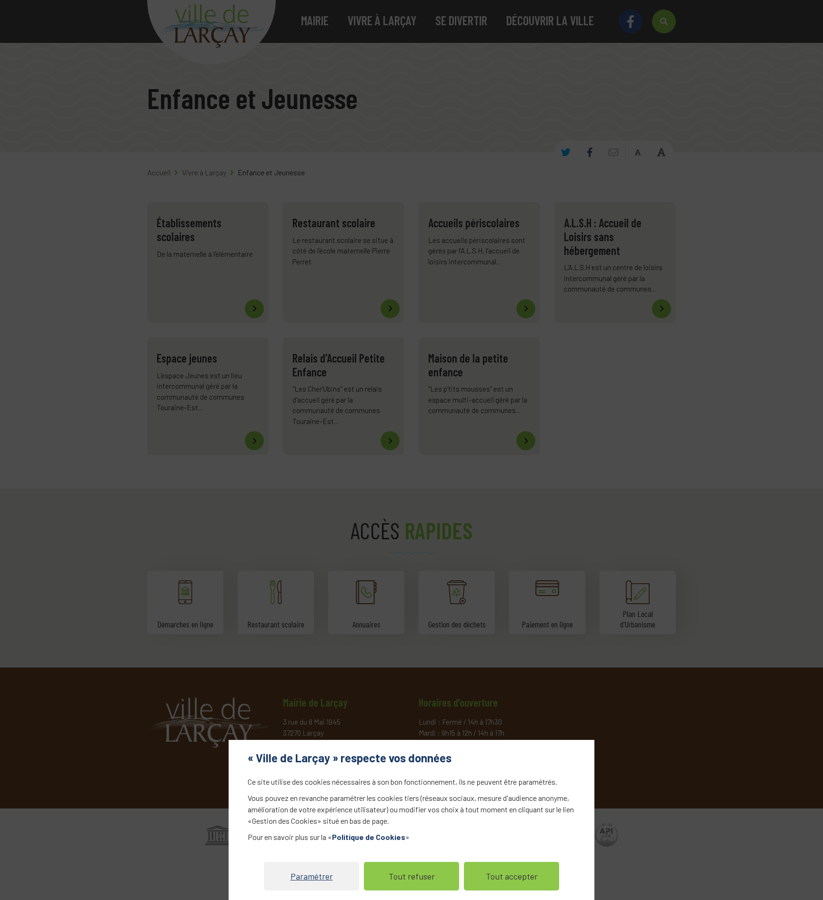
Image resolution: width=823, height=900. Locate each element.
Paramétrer (312, 876)
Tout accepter (512, 876)
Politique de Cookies (368, 836)
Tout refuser (412, 876)
